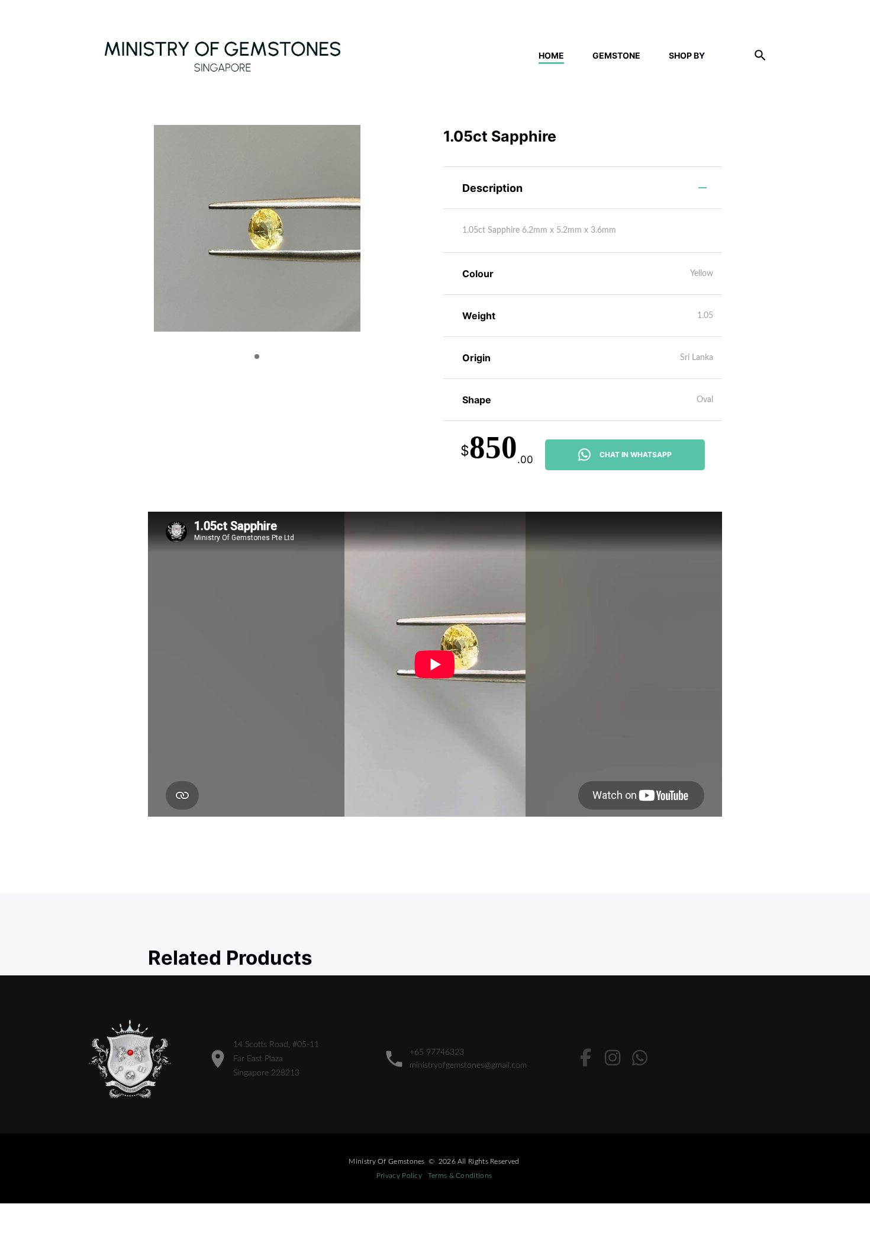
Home (551, 55)
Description (492, 188)
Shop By (687, 55)
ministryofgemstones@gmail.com (468, 1065)
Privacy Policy (399, 1175)
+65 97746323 (437, 1052)
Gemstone (616, 55)
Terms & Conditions (460, 1175)
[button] (256, 356)
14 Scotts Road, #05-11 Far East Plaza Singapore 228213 (276, 1059)
